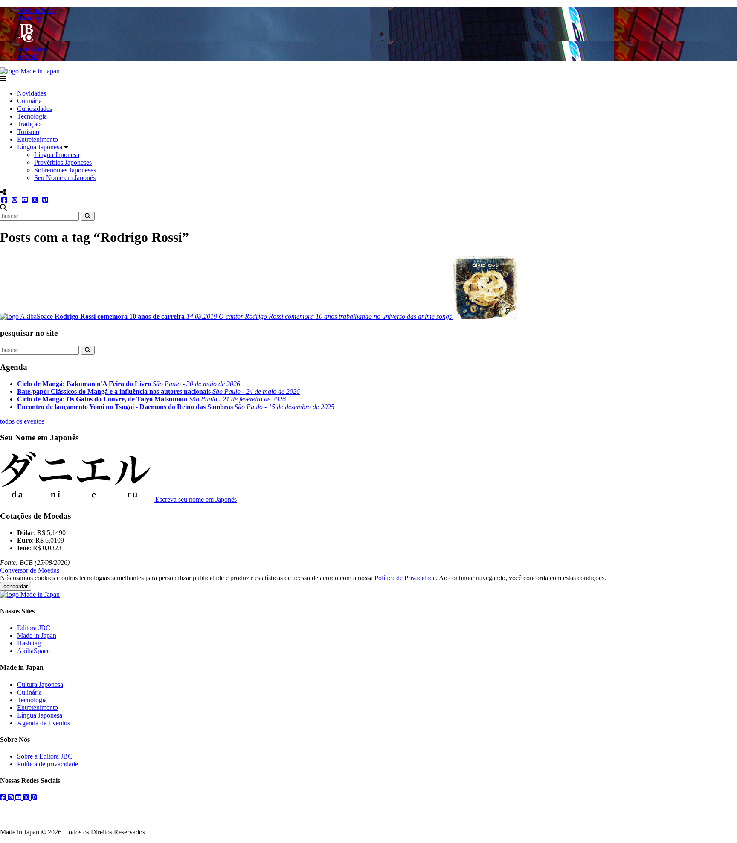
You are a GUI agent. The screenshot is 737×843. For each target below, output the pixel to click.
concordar (15, 586)
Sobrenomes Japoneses (65, 170)
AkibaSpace (33, 650)
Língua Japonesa (39, 147)
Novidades (31, 93)
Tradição (29, 124)
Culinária (29, 101)
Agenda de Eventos (43, 723)
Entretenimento (37, 139)
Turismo (28, 131)
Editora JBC (33, 627)
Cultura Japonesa (40, 684)
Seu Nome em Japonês (65, 177)
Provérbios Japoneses (63, 162)
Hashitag (29, 643)
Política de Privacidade (405, 577)
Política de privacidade (47, 763)
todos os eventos (22, 421)
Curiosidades (34, 108)
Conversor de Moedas (29, 570)
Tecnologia (32, 116)
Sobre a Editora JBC (45, 756)
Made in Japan (36, 635)
